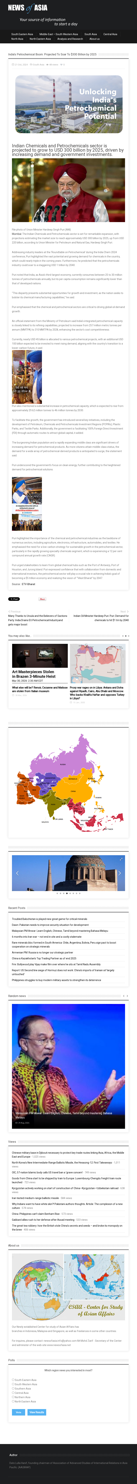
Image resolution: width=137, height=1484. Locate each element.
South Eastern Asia (22, 34)
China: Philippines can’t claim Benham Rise (36, 1213)
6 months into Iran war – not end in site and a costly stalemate (47, 936)
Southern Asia (23, 1388)
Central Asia (110, 34)
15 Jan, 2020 (39, 702)
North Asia (17, 38)
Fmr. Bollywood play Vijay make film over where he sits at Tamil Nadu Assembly (56, 964)
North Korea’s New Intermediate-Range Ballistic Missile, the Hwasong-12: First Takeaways (62, 1162)
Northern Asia (22, 1397)
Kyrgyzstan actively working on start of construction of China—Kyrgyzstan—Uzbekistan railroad (65, 1188)
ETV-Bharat (28, 584)
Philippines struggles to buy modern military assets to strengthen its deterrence (56, 980)
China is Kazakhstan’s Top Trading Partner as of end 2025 (44, 958)
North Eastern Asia (40, 38)
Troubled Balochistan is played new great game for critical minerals (49, 919)
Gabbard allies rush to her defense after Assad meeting (43, 1219)
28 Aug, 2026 (23, 1123)
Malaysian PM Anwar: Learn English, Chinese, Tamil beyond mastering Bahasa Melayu (60, 930)
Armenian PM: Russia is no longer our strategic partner (42, 952)
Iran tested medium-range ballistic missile (35, 1198)
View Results (37, 1412)
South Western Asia (26, 1384)
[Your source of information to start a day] (28, 8)
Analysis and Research (70, 38)
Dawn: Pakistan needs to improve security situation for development (50, 924)
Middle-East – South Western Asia (59, 34)
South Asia (91, 34)
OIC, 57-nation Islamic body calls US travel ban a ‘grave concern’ (47, 1172)
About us (95, 38)
